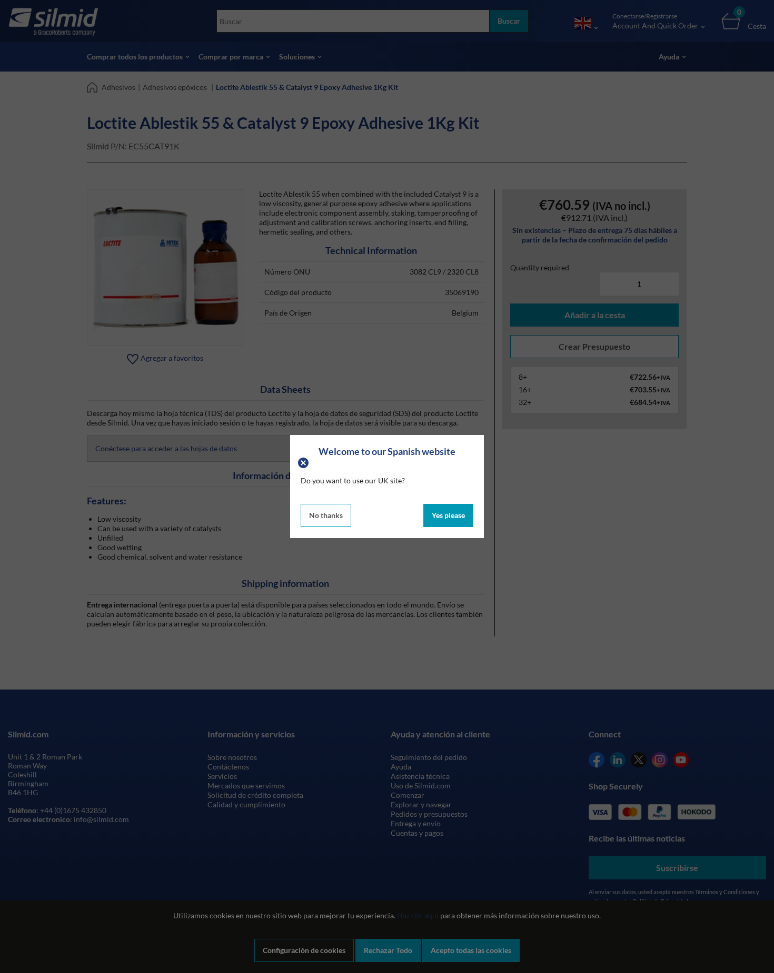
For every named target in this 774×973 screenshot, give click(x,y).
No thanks (326, 515)
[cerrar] (305, 461)
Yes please (448, 515)
